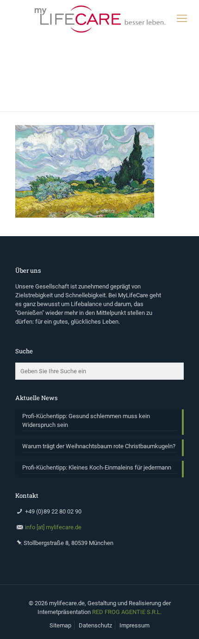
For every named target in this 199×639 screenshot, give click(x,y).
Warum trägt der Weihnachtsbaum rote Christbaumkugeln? (98, 446)
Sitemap (60, 625)
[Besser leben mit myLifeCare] (99, 18)
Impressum (134, 625)
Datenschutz (95, 625)
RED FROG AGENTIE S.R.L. (127, 611)
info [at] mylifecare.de (53, 527)
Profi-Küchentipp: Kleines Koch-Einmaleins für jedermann (96, 467)
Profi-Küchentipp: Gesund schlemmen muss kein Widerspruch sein (86, 420)
